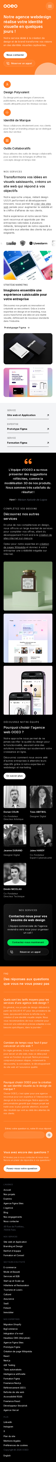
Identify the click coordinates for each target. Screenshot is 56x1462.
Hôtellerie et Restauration (16, 1285)
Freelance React (12, 1401)
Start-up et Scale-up (14, 1281)
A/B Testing (9, 1365)
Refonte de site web (14, 1392)
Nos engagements (13, 1217)
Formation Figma (17, 442)
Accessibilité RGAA (13, 1396)
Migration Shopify (12, 1324)
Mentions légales (12, 1441)
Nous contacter (15, 55)
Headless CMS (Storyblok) (17, 1338)
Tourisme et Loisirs (13, 1290)
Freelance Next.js (12, 1383)
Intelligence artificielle (15, 1374)
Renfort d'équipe (12, 1251)
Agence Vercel (11, 1410)
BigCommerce (11, 1329)
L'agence (8, 1208)
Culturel (7, 1294)
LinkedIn (8, 1422)
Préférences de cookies (16, 1445)
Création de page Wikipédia (18, 1351)
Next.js (7, 1360)
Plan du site (9, 1436)
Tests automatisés (13, 1369)
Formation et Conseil (14, 1255)
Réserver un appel (21, 63)
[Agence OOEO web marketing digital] (10, 6)
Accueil (7, 1190)
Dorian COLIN (11, 811)
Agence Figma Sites (14, 1203)
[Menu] (50, 6)
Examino (8, 1198)
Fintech (7, 1308)
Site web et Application (21, 415)
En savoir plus (15, 776)
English (7, 1455)
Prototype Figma (17, 428)
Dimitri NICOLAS (13, 889)
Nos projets (9, 1194)
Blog (6, 1212)
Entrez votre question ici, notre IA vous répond (28, 1128)
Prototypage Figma (15, 327)
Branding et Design (13, 1246)
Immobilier (9, 1312)
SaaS (6, 1303)
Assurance (9, 1299)
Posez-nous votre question (22, 1168)
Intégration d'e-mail (13, 1333)
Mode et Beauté (12, 1272)
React (6, 1356)
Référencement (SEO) (15, 1387)
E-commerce (10, 1267)
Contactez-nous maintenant (28, 942)
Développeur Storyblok (15, 1405)
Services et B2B (12, 1276)
